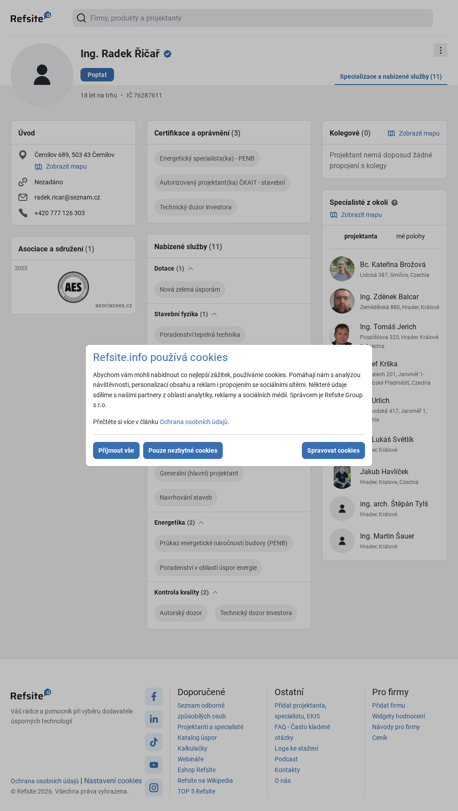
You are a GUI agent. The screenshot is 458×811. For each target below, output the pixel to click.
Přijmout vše (116, 450)
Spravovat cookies (333, 450)
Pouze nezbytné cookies (182, 450)
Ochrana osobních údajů (194, 421)
